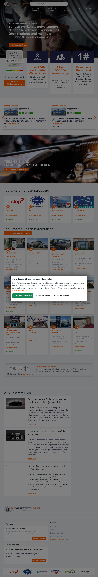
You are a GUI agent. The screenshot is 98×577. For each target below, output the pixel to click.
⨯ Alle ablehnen (43, 295)
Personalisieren (61, 295)
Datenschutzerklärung (20, 291)
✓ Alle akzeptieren (23, 295)
